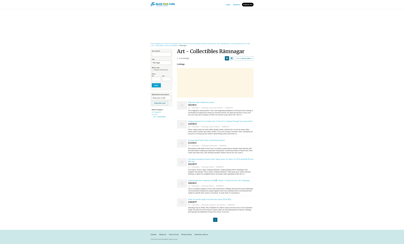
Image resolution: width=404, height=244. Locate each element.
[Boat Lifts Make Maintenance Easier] (182, 105)
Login (228, 4)
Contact (153, 234)
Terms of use (174, 234)
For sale (154, 115)
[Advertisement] (202, 26)
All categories (156, 112)
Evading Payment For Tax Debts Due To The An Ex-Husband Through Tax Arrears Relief (220, 121)
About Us (162, 234)
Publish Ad (247, 4)
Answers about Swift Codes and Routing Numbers (206, 140)
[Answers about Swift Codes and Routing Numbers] (182, 143)
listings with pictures (161, 70)
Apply (156, 85)
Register (236, 4)
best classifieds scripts (165, 239)
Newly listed (246, 58)
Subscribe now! (160, 103)
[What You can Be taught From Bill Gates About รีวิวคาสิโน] (182, 202)
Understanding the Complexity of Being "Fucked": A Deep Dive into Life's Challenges (219, 180)
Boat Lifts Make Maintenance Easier (201, 102)
